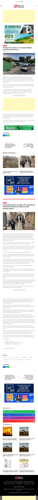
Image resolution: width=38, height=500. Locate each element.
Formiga (24, 469)
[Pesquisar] (36, 5)
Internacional (30, 481)
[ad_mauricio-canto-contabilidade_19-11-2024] (19, 180)
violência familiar (6, 361)
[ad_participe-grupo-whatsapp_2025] (19, 127)
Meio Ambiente (27, 483)
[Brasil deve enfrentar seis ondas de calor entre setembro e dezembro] (7, 431)
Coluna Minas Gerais (22, 437)
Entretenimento (7, 483)
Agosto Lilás (5, 357)
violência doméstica (27, 359)
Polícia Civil (12, 359)
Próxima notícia (29, 374)
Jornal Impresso (20, 483)
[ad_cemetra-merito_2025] (19, 29)
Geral (28, 437)
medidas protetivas (23, 357)
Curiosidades (27, 482)
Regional (15, 481)
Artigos (4, 469)
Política (32, 483)
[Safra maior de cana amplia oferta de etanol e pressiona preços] (24, 431)
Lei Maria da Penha (16, 357)
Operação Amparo (6, 359)
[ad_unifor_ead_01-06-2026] (19, 189)
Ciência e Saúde (5, 437)
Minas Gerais (30, 357)
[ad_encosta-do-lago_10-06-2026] (19, 38)
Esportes (13, 483)
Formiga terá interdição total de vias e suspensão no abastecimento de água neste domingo (27, 471)
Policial (11, 481)
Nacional (25, 481)
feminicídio (10, 357)
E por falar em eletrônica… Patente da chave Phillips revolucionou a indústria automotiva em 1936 (10, 471)
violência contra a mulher (19, 359)
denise (5, 51)
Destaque (10, 437)
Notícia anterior (8, 374)
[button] (32, 153)
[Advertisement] (19, 16)
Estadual (21, 169)
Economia (33, 482)
